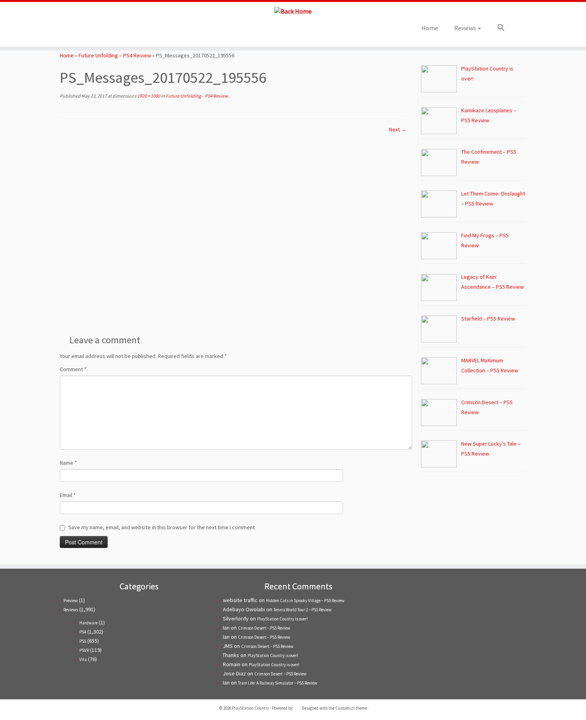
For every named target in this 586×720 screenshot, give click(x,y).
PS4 (82, 632)
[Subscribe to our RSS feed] (109, 30)
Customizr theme (351, 708)
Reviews (465, 28)
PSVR (84, 650)
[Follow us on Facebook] (99, 30)
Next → (398, 129)
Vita (83, 659)
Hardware (88, 623)
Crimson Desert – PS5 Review (264, 628)
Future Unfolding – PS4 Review (115, 55)
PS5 (82, 641)
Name (68, 462)
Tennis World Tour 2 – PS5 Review (302, 609)
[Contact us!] (131, 30)
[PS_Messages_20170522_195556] (233, 230)
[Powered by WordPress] (296, 706)
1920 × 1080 (148, 96)
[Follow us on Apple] (120, 30)
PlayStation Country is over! (282, 619)
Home (429, 28)
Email (68, 495)
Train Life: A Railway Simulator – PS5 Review (277, 683)
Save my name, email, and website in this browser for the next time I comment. (162, 527)
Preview (70, 600)
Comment (73, 369)
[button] (497, 28)
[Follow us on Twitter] (88, 30)
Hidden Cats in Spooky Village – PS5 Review (305, 600)
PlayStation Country (250, 708)
